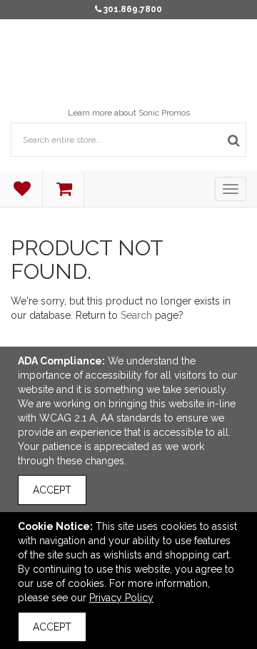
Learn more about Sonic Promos (129, 113)
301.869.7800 (133, 9)
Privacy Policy (121, 597)
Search (136, 315)
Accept (52, 490)
